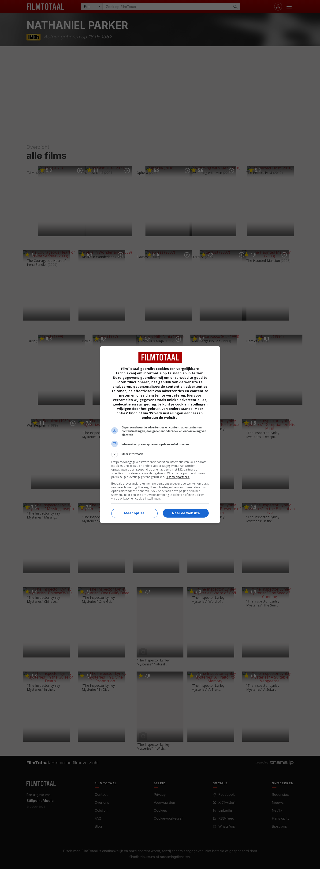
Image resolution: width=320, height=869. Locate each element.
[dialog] (160, 434)
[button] (160, 454)
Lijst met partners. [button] (178, 477)
